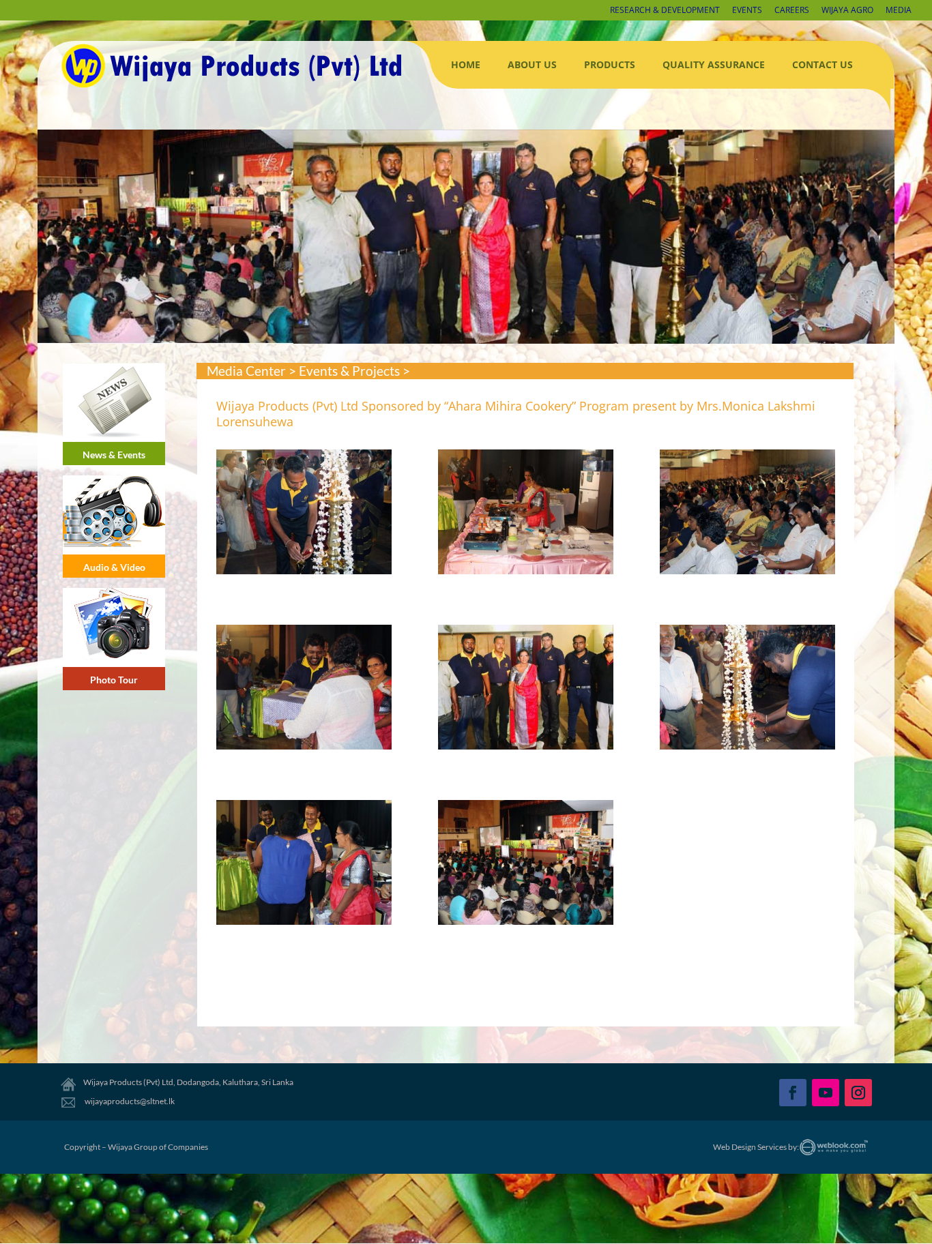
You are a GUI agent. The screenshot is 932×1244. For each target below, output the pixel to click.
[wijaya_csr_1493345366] (525, 513)
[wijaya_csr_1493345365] (304, 513)
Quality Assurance (713, 64)
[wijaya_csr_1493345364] (525, 864)
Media (899, 11)
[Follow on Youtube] (825, 1092)
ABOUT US (532, 64)
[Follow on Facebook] (792, 1092)
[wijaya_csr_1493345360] (304, 689)
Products (609, 64)
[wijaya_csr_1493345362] (747, 689)
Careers (791, 11)
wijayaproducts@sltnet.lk (129, 1101)
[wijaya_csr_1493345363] (304, 864)
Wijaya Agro (847, 11)
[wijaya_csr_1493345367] (747, 513)
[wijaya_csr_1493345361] (525, 689)
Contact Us (822, 64)
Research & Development (665, 11)
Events (747, 11)
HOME (465, 64)
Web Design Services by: (756, 1147)
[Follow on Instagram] (858, 1092)
